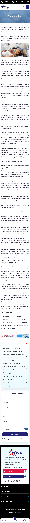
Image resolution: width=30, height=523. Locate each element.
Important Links (7, 501)
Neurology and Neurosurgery (12, 363)
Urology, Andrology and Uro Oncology (14, 366)
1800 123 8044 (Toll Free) (12, 2)
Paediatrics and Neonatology (12, 370)
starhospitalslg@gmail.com (13, 467)
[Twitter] (17, 481)
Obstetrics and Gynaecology (12, 348)
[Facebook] (8, 481)
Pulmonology (7, 383)
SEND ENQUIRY (15, 434)
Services (4, 496)
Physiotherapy (7, 379)
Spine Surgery (7, 386)
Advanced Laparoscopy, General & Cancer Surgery (13, 356)
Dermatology (7, 373)
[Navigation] (27, 7)
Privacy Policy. (8, 439)
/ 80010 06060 (24, 2)
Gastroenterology (8, 360)
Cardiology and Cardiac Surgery (13, 351)
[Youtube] (11, 481)
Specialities (5, 492)
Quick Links (5, 487)
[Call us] (8, 518)
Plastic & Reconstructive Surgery (13, 376)
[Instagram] (14, 481)
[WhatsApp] (19, 481)
